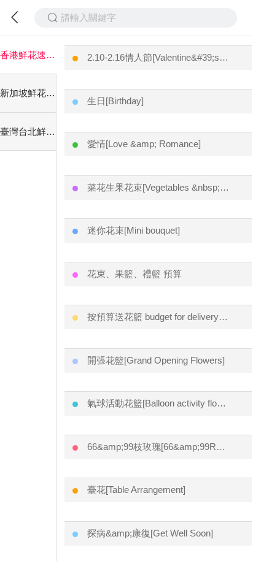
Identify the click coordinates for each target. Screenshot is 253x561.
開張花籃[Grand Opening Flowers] (156, 360)
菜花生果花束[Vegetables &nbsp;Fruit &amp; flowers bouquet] (158, 187)
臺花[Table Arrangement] (136, 489)
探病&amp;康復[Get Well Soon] (150, 533)
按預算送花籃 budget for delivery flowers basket (158, 316)
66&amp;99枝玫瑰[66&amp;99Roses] (158, 446)
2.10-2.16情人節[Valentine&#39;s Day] (158, 57)
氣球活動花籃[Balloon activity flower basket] (158, 403)
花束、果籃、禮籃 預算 (134, 274)
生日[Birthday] (115, 101)
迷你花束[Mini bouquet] (133, 230)
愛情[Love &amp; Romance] (144, 144)
